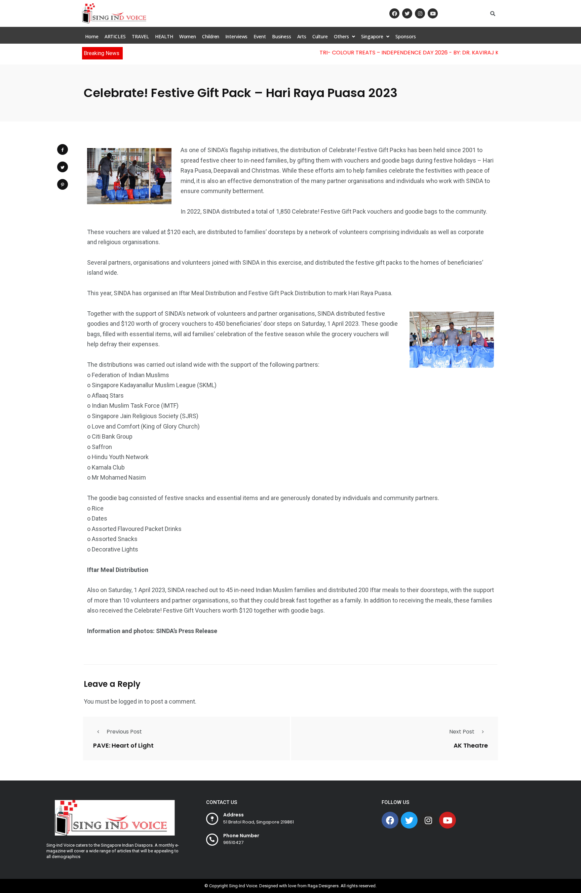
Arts (301, 36)
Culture (320, 36)
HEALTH (164, 36)
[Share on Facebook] (62, 149)
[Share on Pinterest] (62, 184)
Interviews (236, 36)
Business (281, 36)
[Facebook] (394, 13)
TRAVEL (140, 36)
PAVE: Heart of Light (123, 745)
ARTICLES (115, 36)
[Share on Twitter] (62, 167)
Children (210, 36)
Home (92, 36)
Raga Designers (323, 885)
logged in (131, 701)
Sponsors (405, 36)
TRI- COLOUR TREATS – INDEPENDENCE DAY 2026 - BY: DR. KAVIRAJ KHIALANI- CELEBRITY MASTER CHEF (440, 52)
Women (187, 36)
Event (260, 36)
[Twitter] (407, 13)
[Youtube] (433, 13)
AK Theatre (471, 745)
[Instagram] (420, 13)
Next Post (461, 731)
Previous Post (124, 731)
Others (341, 36)
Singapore (372, 36)
